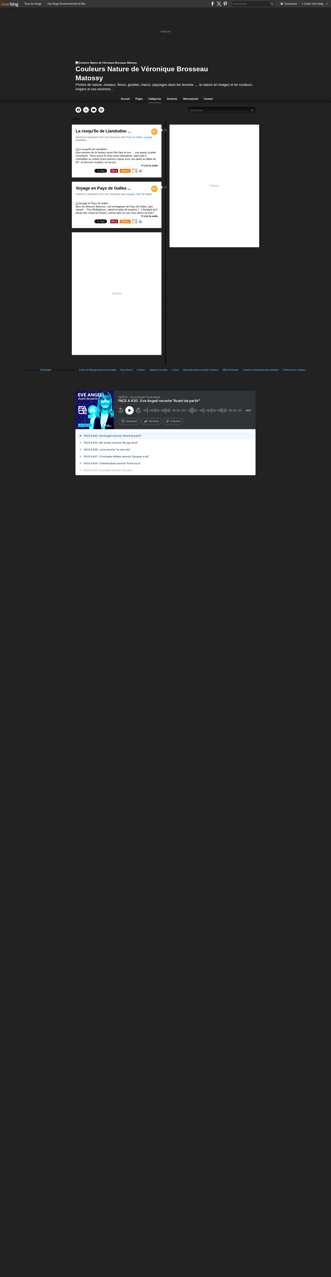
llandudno (81, 140)
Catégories (154, 98)
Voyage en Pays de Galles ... (103, 188)
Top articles (126, 370)
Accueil (125, 98)
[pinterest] (225, 4)
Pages (139, 98)
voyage (148, 137)
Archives (172, 98)
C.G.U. (175, 370)
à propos (175, 421)
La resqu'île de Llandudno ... (103, 131)
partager (154, 421)
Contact (208, 98)
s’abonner (131, 421)
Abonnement (190, 98)
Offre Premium (230, 370)
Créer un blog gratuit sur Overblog (97, 370)
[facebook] (212, 4)
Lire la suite (151, 165)
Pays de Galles (135, 137)
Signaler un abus (158, 370)
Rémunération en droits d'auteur (200, 370)
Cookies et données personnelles (261, 370)
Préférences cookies (294, 370)
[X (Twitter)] (218, 4)
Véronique (45, 370)
